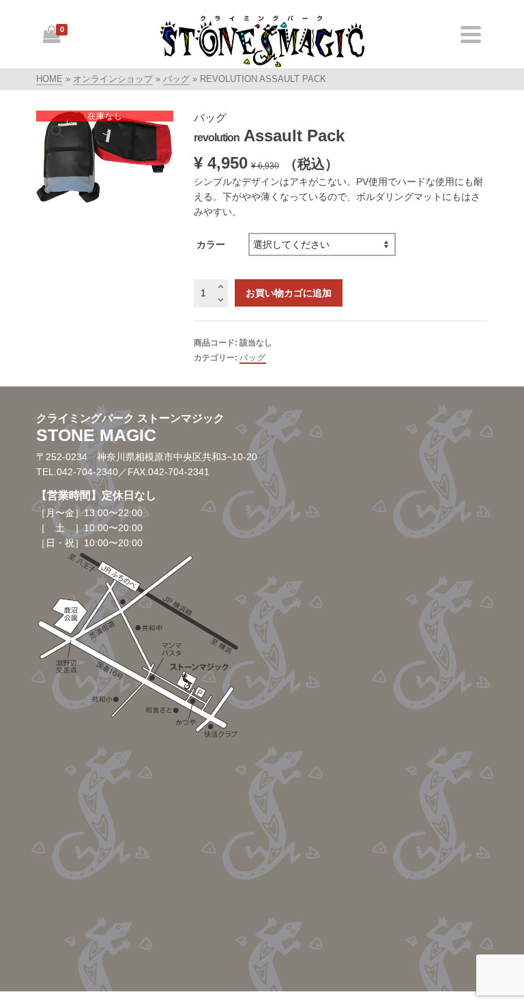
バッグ (252, 358)
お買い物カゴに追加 (289, 292)
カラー (210, 244)
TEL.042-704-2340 (77, 471)
